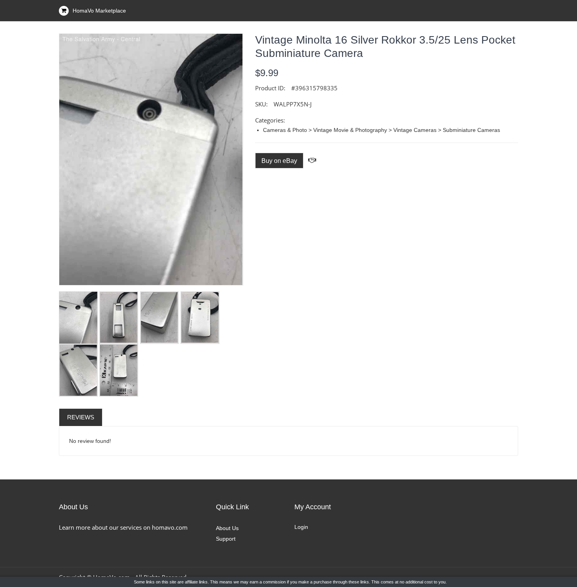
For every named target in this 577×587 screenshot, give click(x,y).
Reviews (80, 417)
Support (226, 539)
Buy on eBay (279, 160)
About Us (227, 528)
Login (301, 527)
